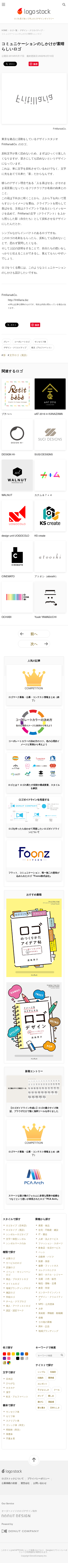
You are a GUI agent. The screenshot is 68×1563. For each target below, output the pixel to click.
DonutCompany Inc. (38, 1555)
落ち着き (41, 1407)
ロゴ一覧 (13, 30)
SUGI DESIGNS (43, 454)
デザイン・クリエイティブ (31, 30)
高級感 (51, 1401)
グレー (6, 341)
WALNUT (7, 495)
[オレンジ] (9, 1354)
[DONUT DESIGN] (16, 1515)
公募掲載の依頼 (9, 1483)
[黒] (17, 1358)
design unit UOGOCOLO (15, 535)
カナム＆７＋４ (43, 495)
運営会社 (25, 1483)
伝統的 (40, 1377)
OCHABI (6, 617)
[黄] (13, 1354)
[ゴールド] (4, 1363)
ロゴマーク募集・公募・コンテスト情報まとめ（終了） (34, 698)
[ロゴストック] (34, 11)
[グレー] (22, 1358)
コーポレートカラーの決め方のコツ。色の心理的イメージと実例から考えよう (34, 742)
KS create (39, 535)
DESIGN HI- (8, 454)
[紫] (4, 1358)
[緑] (17, 1354)
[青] (22, 1354)
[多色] (9, 1363)
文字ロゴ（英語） (18, 355)
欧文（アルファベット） (41, 347)
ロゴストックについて (13, 1478)
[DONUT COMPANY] (20, 1531)
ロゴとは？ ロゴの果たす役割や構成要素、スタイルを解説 (34, 786)
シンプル (41, 1371)
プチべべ (7, 414)
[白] (13, 1358)
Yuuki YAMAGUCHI (45, 617)
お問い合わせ (39, 1483)
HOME (4, 30)
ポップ (40, 1395)
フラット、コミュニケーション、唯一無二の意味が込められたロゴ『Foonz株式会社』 (34, 874)
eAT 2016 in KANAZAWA (48, 414)
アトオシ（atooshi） (46, 576)
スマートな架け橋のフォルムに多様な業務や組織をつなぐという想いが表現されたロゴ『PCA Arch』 (34, 1197)
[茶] (26, 1354)
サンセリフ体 (40, 341)
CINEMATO (8, 576)
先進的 (53, 1371)
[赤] (4, 1354)
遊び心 (40, 1401)
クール (57, 1389)
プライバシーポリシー (38, 1478)
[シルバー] (26, 1358)
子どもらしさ (43, 1389)
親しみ (51, 1395)
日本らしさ (55, 1407)
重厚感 (51, 1377)
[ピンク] (9, 1358)
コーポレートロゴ (22, 341)
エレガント (42, 1383)
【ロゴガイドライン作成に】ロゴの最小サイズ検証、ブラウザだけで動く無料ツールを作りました (34, 1109)
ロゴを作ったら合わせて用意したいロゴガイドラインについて (34, 830)
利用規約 (30, 1552)
